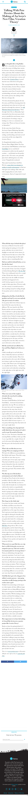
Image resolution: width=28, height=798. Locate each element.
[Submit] (24, 739)
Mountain (14, 7)
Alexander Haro (14, 32)
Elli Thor (4, 526)
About (5, 793)
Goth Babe (5, 149)
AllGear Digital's (14, 784)
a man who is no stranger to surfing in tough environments (12, 166)
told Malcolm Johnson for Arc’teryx (13, 108)
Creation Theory (14, 79)
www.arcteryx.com (13, 651)
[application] (14, 185)
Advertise (10, 793)
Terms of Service (19, 793)
